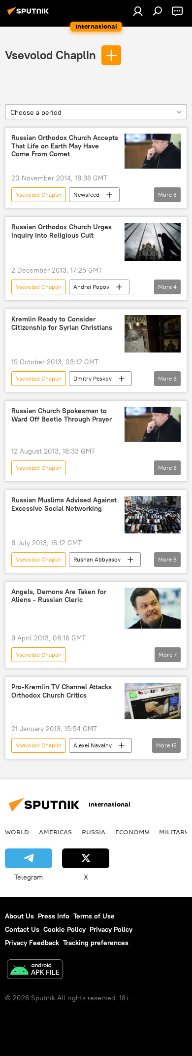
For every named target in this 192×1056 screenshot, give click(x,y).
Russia (93, 831)
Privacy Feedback (32, 942)
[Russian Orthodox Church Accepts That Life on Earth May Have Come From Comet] (153, 151)
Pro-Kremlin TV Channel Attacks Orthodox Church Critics (61, 691)
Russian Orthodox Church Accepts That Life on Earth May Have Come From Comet (64, 146)
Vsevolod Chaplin (50, 54)
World (17, 831)
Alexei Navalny (92, 745)
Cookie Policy (64, 929)
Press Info (53, 916)
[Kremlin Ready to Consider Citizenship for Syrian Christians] (153, 333)
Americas (55, 831)
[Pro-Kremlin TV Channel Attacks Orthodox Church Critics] (153, 701)
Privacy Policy (111, 929)
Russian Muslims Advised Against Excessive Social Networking (64, 504)
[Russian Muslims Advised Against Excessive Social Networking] (153, 514)
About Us (19, 916)
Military (174, 831)
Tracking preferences (95, 942)
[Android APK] (34, 970)
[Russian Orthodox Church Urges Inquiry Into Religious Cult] (153, 242)
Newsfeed (86, 194)
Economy (132, 831)
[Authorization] (138, 11)
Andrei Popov (91, 286)
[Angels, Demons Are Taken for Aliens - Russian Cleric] (153, 608)
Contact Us (22, 929)
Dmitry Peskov (92, 378)
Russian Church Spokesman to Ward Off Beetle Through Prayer (61, 415)
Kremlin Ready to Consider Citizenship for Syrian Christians (61, 323)
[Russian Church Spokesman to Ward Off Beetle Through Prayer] (153, 424)
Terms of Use (94, 916)
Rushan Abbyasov (97, 559)
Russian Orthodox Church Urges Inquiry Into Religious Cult (61, 231)
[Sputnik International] (29, 14)
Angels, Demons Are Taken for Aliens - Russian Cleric (58, 596)
